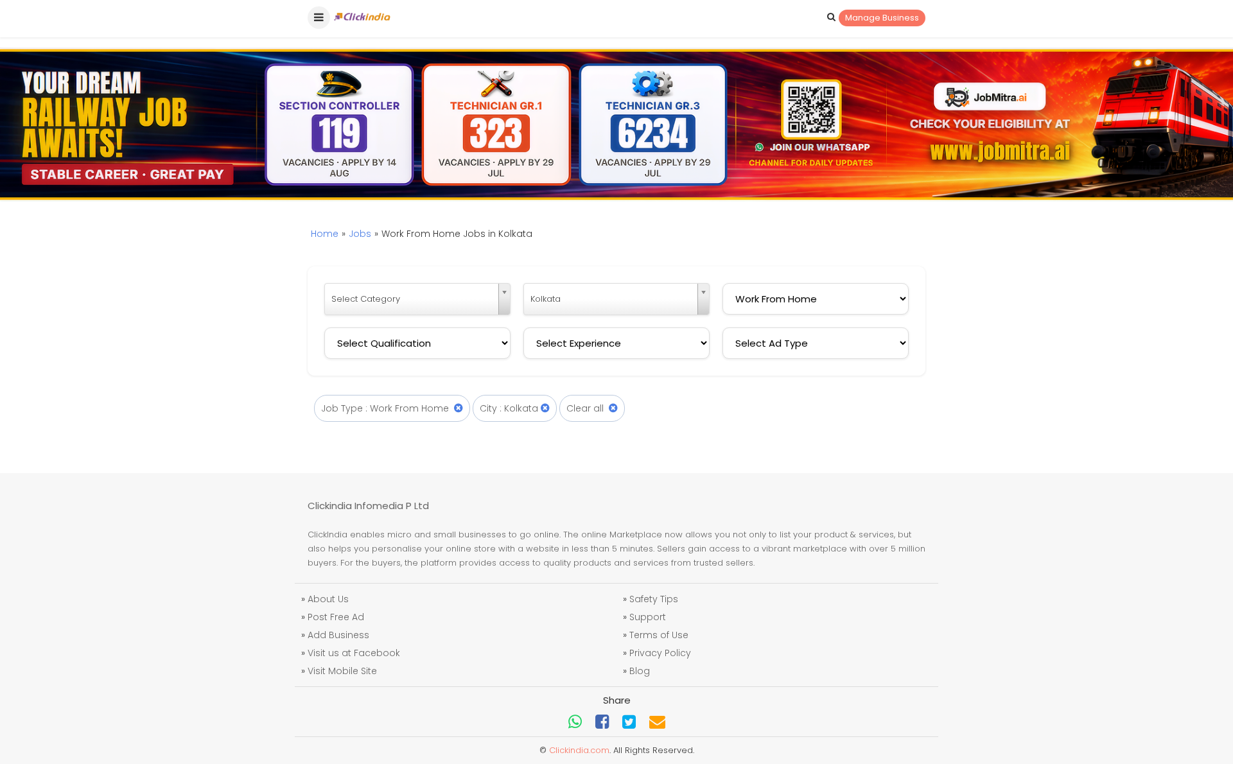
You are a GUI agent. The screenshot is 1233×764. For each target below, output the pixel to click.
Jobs (360, 233)
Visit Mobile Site (342, 670)
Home (324, 233)
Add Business (338, 635)
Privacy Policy (660, 653)
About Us (328, 599)
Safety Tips (653, 599)
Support (647, 617)
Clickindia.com (579, 750)
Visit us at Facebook (354, 653)
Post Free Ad (336, 617)
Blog (639, 670)
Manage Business (882, 18)
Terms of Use (658, 635)
